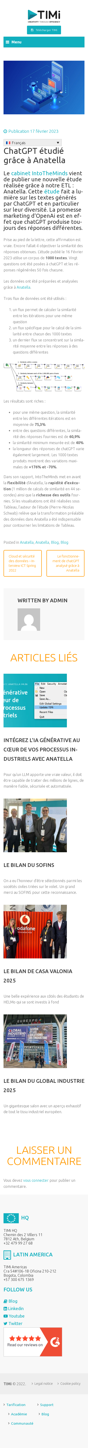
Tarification (16, 1405)
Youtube (16, 1316)
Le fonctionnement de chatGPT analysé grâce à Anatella (66, 563)
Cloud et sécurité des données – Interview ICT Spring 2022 (22, 563)
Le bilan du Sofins (29, 865)
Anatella (23, 287)
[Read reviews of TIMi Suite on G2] (33, 1341)
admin (59, 600)
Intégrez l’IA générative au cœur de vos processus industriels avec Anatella (42, 749)
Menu (16, 42)
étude (52, 191)
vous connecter (36, 1180)
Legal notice (43, 1383)
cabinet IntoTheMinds (39, 173)
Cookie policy (70, 1383)
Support (47, 1405)
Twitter (15, 1323)
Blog (55, 542)
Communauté (22, 1423)
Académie (19, 1414)
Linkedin (15, 1308)
